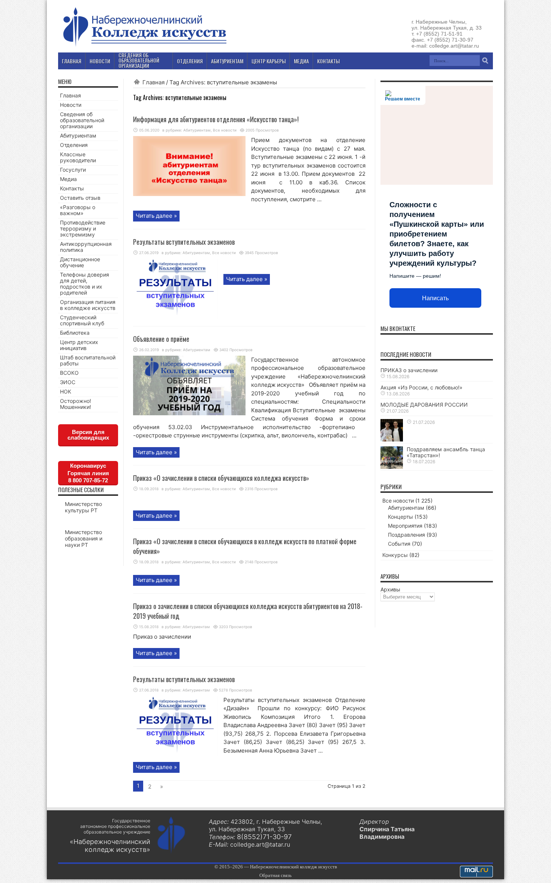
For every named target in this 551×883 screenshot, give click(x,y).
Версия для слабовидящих (88, 435)
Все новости (225, 130)
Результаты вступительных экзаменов (184, 242)
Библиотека (75, 332)
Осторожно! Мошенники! (75, 404)
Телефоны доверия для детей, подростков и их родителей (84, 283)
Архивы (390, 589)
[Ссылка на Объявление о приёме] (189, 413)
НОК (65, 391)
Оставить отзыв (80, 198)
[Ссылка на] (391, 439)
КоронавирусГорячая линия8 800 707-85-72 (88, 472)
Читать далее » (156, 215)
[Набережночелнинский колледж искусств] (144, 46)
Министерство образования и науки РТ (83, 538)
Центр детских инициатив (79, 345)
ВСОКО (69, 373)
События (399, 543)
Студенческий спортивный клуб (82, 320)
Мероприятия (405, 525)
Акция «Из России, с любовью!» (421, 387)
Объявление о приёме (161, 339)
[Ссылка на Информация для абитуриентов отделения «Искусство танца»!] (189, 194)
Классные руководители (78, 157)
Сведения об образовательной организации (82, 120)
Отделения (74, 145)
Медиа (68, 179)
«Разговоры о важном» (77, 210)
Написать (435, 298)
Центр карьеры (269, 61)
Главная (153, 82)
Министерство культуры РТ (83, 507)
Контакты (72, 188)
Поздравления (406, 534)
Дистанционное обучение (80, 262)
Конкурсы (395, 555)
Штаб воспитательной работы (87, 360)
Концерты (400, 516)
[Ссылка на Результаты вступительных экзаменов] (175, 316)
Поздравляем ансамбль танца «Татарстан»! (446, 452)
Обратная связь (275, 875)
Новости (70, 105)
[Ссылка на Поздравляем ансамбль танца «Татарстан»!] (391, 467)
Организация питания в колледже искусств (87, 305)
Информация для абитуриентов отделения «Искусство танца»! (216, 119)
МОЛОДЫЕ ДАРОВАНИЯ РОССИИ (424, 404)
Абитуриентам (197, 130)
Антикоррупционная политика (86, 247)
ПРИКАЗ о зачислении (408, 370)
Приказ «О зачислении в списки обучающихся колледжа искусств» (221, 478)
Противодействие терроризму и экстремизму (82, 228)
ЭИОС (67, 382)
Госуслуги (73, 169)
